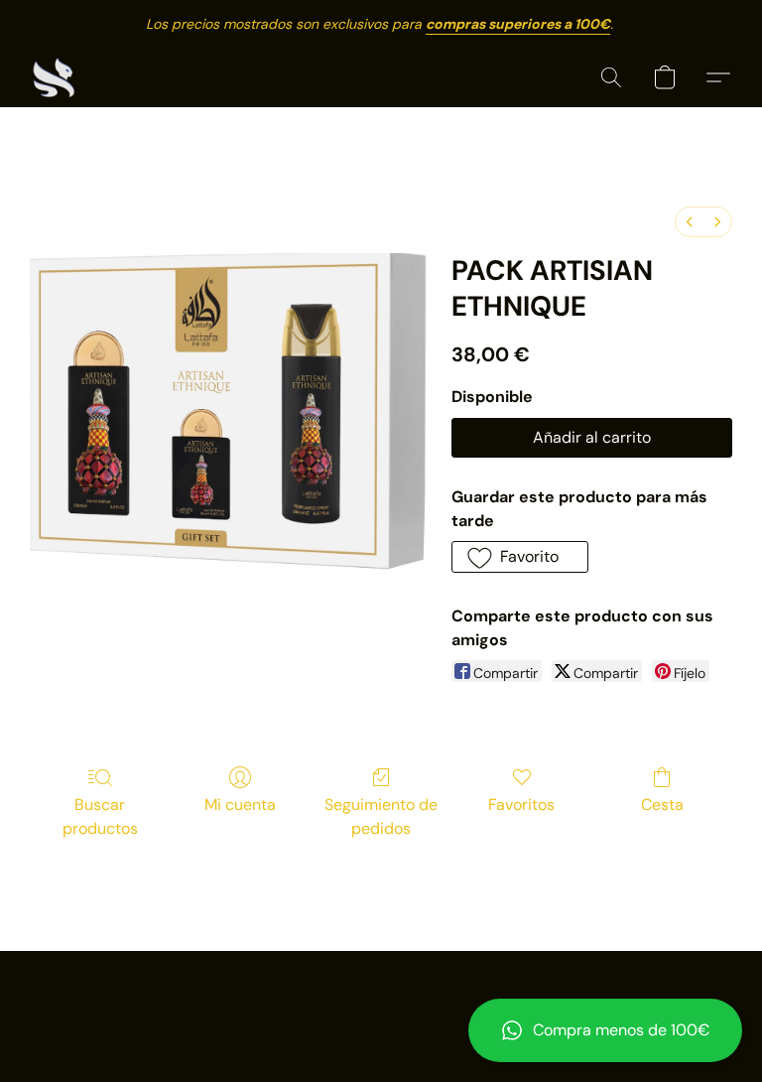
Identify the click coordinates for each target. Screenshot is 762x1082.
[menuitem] (689, 221)
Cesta (662, 804)
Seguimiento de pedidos (381, 816)
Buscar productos (100, 816)
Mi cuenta (240, 804)
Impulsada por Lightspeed (381, 1028)
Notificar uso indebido (381, 995)
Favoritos (521, 804)
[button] (605, 1030)
